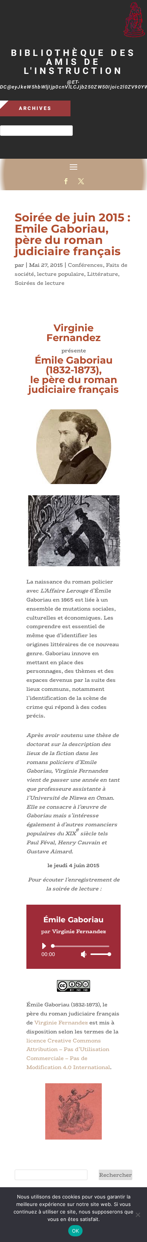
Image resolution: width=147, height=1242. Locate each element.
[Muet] (83, 954)
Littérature (102, 274)
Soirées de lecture (39, 283)
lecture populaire (60, 274)
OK (75, 1231)
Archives (35, 108)
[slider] (98, 954)
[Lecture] (44, 946)
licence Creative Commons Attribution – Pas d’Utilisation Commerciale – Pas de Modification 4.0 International (68, 1053)
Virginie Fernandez (61, 1022)
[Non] (137, 1214)
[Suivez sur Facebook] (66, 181)
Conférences (85, 265)
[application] (73, 950)
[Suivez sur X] (81, 181)
